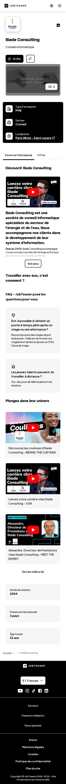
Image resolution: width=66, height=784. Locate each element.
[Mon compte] (51, 5)
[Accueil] (14, 6)
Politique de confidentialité (33, 761)
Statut (33, 739)
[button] (33, 192)
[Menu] (59, 5)
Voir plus (33, 263)
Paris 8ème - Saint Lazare (35, 138)
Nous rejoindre (33, 725)
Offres (41, 155)
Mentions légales (33, 747)
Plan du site (33, 768)
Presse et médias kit (33, 715)
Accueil (7, 653)
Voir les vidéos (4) (33, 571)
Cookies (33, 754)
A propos (33, 705)
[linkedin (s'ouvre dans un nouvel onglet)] (58, 25)
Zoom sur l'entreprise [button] (18, 155)
